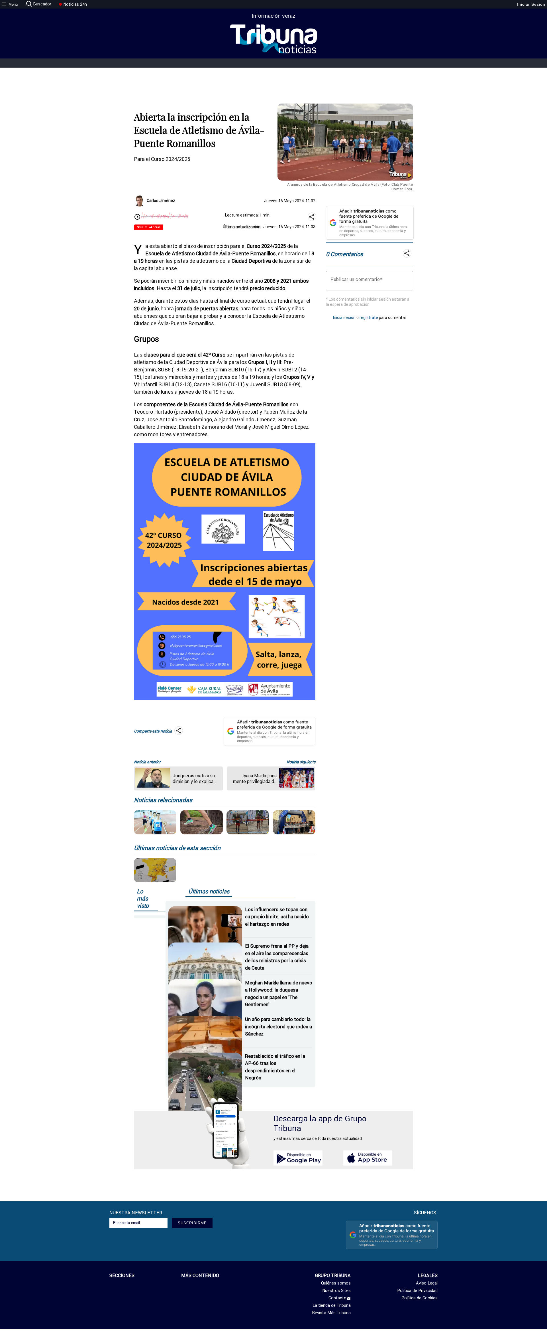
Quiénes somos (336, 1283)
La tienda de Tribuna (332, 1305)
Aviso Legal (427, 1283)
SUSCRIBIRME (192, 1223)
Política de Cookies (419, 1297)
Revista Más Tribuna (331, 1312)
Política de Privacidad (417, 1290)
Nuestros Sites (336, 1290)
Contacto (337, 1297)
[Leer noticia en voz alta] (137, 217)
